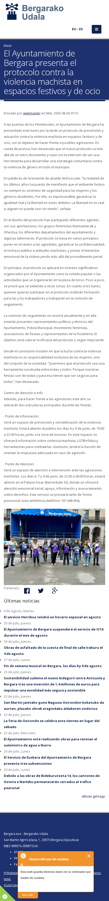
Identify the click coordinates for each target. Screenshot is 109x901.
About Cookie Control (23, 855)
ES (81, 29)
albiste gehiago (93, 796)
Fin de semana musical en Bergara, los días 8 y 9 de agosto (53, 666)
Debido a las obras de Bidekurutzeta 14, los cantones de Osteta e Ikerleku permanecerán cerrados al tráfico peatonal (52, 781)
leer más (28, 894)
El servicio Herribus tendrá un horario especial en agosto (52, 617)
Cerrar (89, 856)
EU (74, 29)
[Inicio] (7, 14)
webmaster (32, 113)
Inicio (8, 45)
